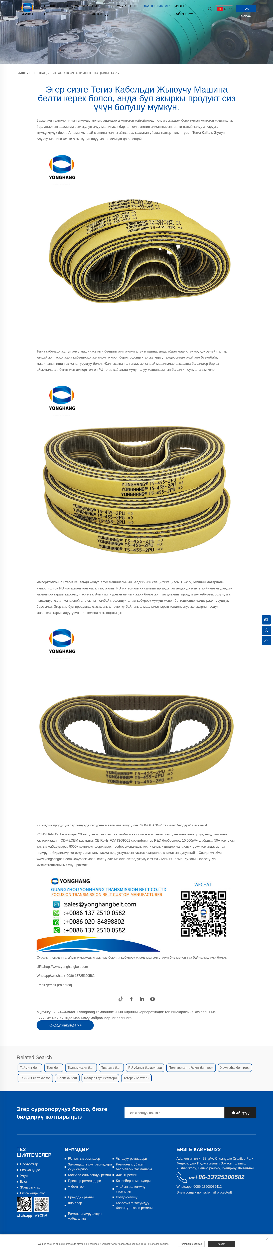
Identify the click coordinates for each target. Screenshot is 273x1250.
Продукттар (76, 6)
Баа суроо (246, 9)
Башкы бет (50, 7)
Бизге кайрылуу (183, 7)
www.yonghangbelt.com (55, 859)
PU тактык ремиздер (84, 1158)
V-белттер (76, 1187)
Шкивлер (75, 1203)
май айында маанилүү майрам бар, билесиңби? (91, 1018)
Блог (134, 6)
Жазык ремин (126, 1175)
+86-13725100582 (220, 1177)
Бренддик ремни (81, 1197)
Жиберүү (240, 1112)
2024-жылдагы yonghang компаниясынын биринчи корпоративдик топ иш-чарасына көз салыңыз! (134, 1012)
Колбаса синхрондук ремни (89, 1175)
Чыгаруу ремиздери (131, 1158)
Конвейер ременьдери (133, 1181)
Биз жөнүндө (101, 7)
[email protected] (59, 985)
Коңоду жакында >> (65, 1025)
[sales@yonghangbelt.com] (266, 619)
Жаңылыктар (157, 6)
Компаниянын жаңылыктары (93, 73)
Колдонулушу (126, 1197)
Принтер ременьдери (84, 1181)
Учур (121, 6)
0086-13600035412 (207, 1187)
